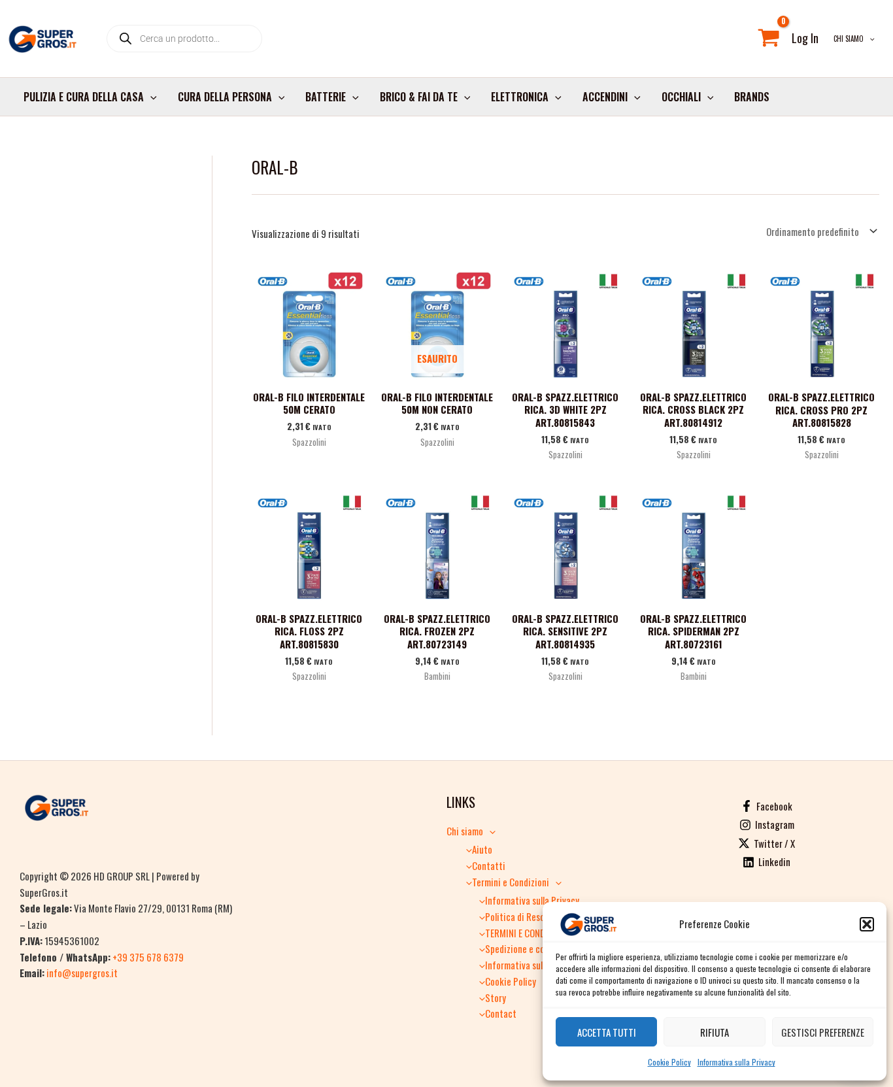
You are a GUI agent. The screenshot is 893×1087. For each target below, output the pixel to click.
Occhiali (681, 97)
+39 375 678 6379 (148, 957)
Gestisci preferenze (822, 1032)
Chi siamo (849, 38)
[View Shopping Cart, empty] (768, 38)
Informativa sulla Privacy (736, 1061)
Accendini (605, 97)
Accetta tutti (606, 1032)
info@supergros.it (82, 972)
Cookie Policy (669, 1061)
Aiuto (482, 849)
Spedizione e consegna (528, 948)
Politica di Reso (515, 916)
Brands (751, 97)
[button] (866, 924)
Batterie (325, 97)
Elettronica (519, 97)
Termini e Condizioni (510, 882)
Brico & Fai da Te (419, 97)
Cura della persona (225, 97)
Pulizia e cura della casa (84, 97)
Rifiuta (714, 1032)
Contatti (488, 865)
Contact (500, 1013)
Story (495, 997)
